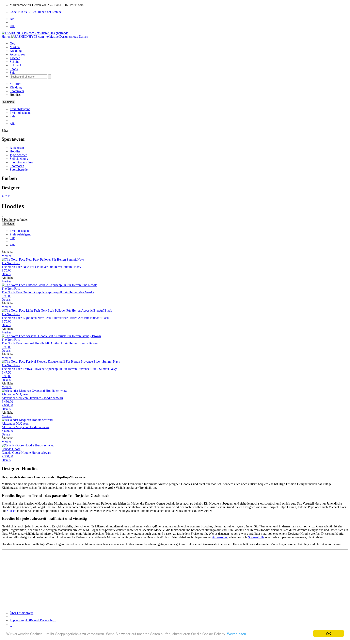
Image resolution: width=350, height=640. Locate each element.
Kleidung (16, 50)
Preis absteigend (20, 109)
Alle (12, 123)
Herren (6, 36)
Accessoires (17, 54)
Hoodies (15, 151)
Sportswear (17, 91)
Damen (83, 36)
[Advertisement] (123, 579)
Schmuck (16, 65)
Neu (12, 43)
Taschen (15, 58)
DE (12, 18)
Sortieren (8, 101)
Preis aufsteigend (20, 112)
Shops (14, 69)
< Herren (15, 83)
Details (6, 274)
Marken (15, 47)
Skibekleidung (19, 158)
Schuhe (14, 61)
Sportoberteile (19, 169)
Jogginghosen (18, 155)
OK (328, 633)
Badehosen (17, 147)
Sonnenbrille (256, 537)
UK (12, 26)
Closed (11, 510)
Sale (12, 72)
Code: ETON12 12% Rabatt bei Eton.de (36, 12)
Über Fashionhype (21, 613)
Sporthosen (17, 166)
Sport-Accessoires (21, 162)
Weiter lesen (236, 633)
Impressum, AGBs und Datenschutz (33, 620)
